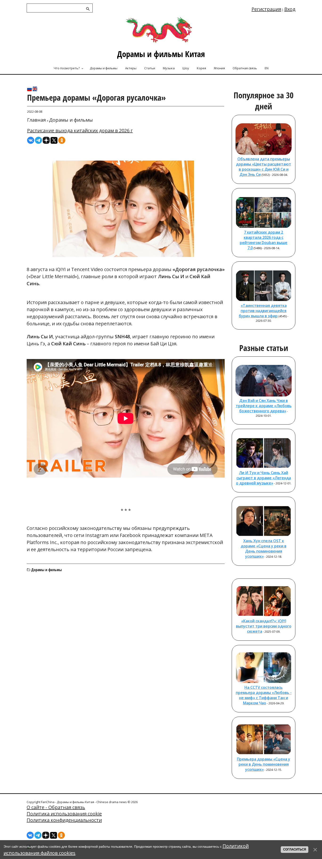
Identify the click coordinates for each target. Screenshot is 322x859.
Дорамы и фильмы (71, 120)
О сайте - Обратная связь (56, 807)
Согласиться (294, 849)
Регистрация (266, 9)
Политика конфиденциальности (64, 820)
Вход (289, 9)
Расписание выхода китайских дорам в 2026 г (80, 130)
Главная (36, 120)
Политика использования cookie (64, 813)
